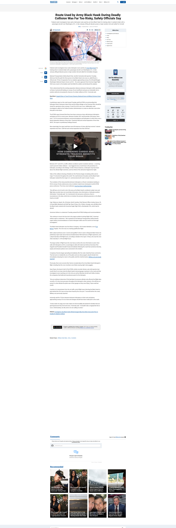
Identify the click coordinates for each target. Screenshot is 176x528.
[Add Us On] (45, 68)
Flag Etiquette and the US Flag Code (119, 130)
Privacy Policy (113, 99)
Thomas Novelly (57, 29)
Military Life (106, 2)
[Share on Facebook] (87, 30)
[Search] (118, 2)
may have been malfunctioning (82, 186)
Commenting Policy (76, 442)
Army (79, 26)
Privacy (95, 462)
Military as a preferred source (87, 327)
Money (80, 2)
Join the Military (87, 2)
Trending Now (109, 127)
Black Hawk (93, 68)
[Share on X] (90, 30)
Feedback (100, 462)
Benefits (95, 2)
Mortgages (74, 2)
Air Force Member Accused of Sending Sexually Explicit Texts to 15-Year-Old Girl (119, 142)
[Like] (45, 77)
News (100, 2)
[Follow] (45, 72)
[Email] (92, 30)
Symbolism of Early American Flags (118, 136)
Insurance (68, 2)
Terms (92, 462)
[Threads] (45, 81)
